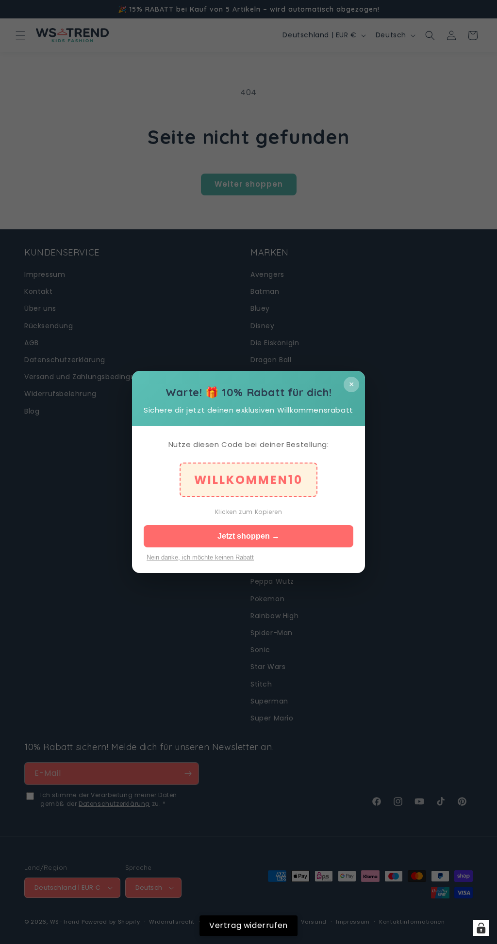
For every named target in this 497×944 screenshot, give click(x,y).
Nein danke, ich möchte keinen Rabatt (200, 557)
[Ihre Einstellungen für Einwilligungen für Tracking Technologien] (481, 928)
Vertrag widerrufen (248, 925)
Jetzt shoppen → (248, 536)
